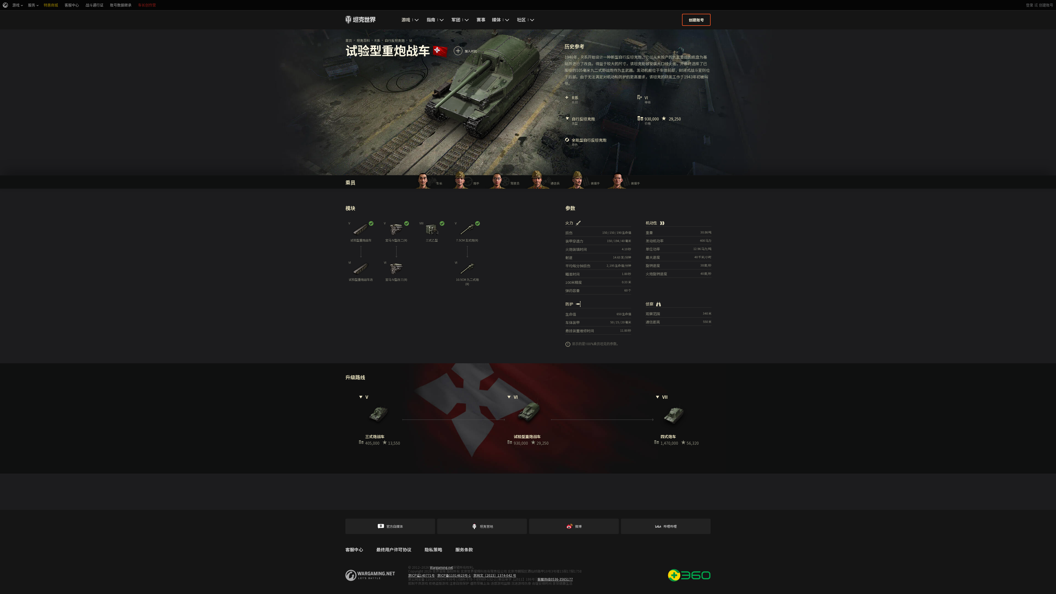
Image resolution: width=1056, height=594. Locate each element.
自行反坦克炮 (395, 40)
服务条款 (464, 549)
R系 (377, 40)
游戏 (406, 19)
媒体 (496, 19)
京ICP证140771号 (421, 575)
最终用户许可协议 (393, 549)
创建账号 (1046, 5)
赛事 (481, 19)
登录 (1029, 5)
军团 (456, 19)
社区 (521, 19)
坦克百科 (363, 40)
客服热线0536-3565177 (555, 579)
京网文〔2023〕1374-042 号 (494, 575)
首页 (348, 40)
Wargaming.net (441, 567)
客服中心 (354, 549)
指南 (431, 19)
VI (410, 40)
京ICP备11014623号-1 (454, 575)
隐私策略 (433, 549)
